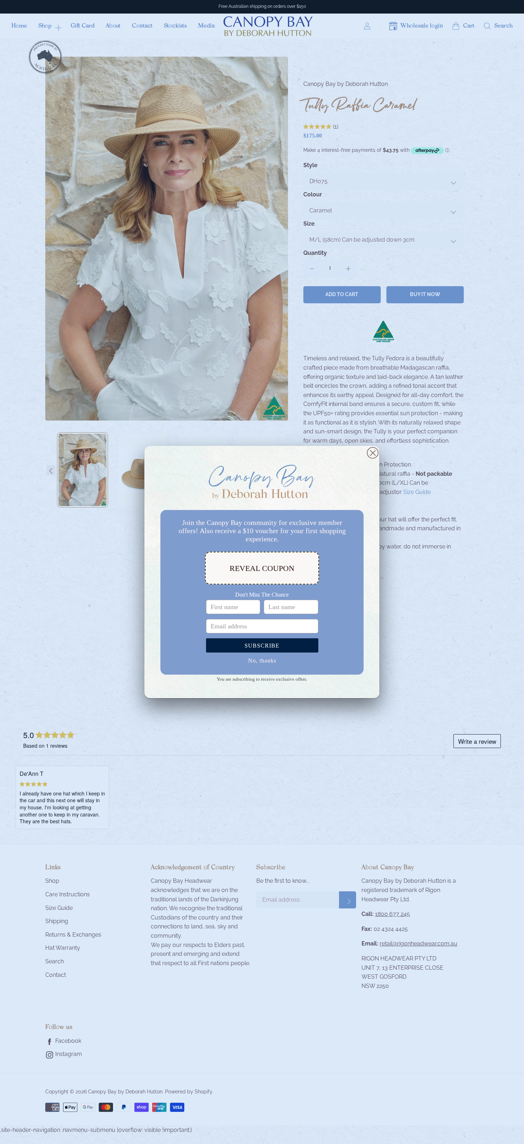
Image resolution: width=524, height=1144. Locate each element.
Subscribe (262, 646)
